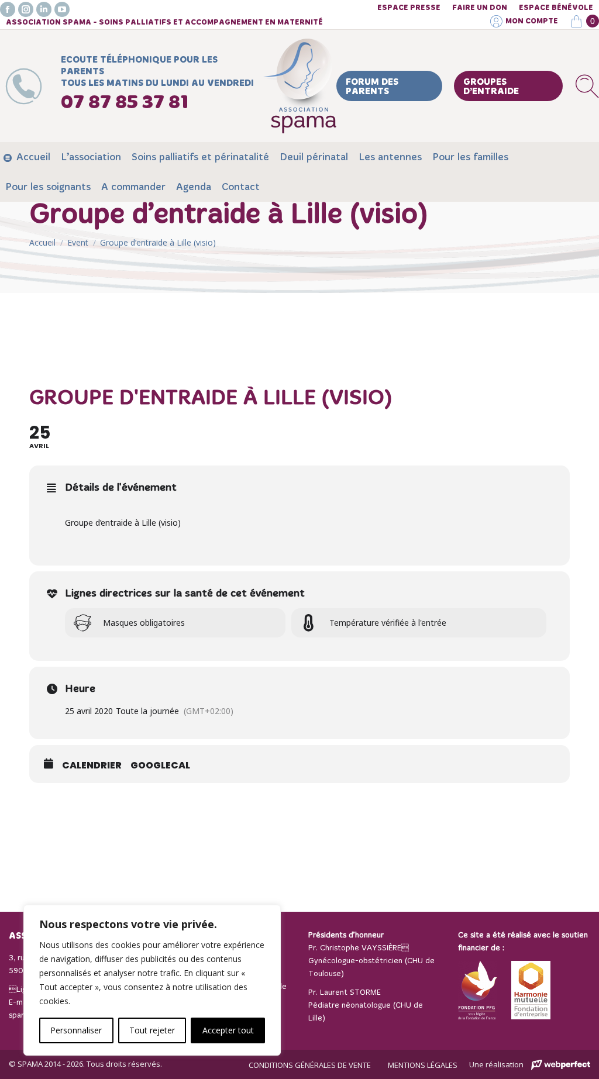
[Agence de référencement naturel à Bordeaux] (560, 1065)
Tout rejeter (152, 1030)
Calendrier (92, 765)
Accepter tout (228, 1030)
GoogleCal (160, 765)
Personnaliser (76, 1030)
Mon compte (531, 21)
